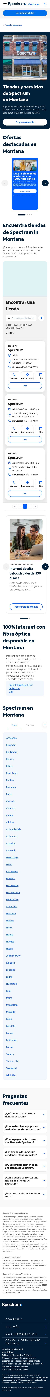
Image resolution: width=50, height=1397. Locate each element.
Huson (29, 685)
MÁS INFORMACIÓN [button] (21, 1334)
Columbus (11, 836)
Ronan (9, 1047)
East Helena (12, 871)
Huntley (21, 685)
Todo (14, 725)
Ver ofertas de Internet (26, 606)
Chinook (10, 808)
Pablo (9, 1018)
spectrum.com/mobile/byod (26, 1268)
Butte (9, 794)
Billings (9, 765)
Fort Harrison (13, 892)
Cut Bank (10, 850)
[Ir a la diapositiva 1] (22, 214)
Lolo (8, 990)
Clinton (10, 822)
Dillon (9, 864)
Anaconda (11, 737)
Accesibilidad (7, 1352)
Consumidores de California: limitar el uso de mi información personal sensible (22, 1365)
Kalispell (10, 962)
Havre (9, 927)
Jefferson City (13, 955)
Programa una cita (25, 122)
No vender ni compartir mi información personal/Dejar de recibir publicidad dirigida (21, 1359)
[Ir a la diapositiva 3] (29, 214)
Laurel (9, 976)
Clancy (9, 815)
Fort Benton (12, 885)
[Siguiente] (45, 183)
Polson (9, 1032)
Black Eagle (12, 773)
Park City (10, 1025)
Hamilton (11, 913)
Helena (9, 934)
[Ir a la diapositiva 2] (27, 214)
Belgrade (10, 744)
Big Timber (11, 751)
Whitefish (11, 1075)
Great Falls (11, 906)
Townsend (11, 1068)
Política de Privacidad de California (17, 1355)
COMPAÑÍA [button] (14, 1319)
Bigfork (10, 758)
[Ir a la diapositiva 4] (31, 214)
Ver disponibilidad (25, 13)
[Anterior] (4, 183)
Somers (10, 1054)
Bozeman (11, 787)
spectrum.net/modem (11, 1244)
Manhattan (12, 1004)
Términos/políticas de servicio (15, 1369)
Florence (10, 878)
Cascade (10, 801)
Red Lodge (11, 1040)
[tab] (25, 1319)
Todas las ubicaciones (13, 25)
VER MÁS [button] (12, 1326)
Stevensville (12, 1061)
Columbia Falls (13, 829)
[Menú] (4, 4)
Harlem (10, 920)
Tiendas (30, 725)
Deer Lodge (12, 857)
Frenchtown (15, 685)
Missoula (10, 1011)
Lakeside (10, 969)
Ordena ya (33, 4)
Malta (9, 997)
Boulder (10, 780)
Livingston (11, 983)
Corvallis (10, 843)
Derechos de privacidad (12, 1349)
